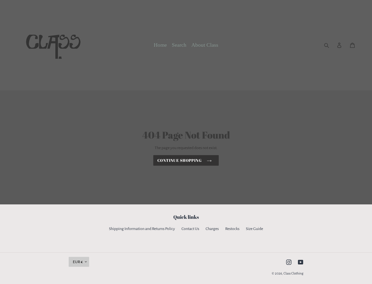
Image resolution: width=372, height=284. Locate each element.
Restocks (232, 229)
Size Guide (254, 229)
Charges (212, 229)
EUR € (78, 262)
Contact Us (190, 229)
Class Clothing (293, 273)
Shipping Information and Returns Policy (142, 229)
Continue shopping (179, 160)
